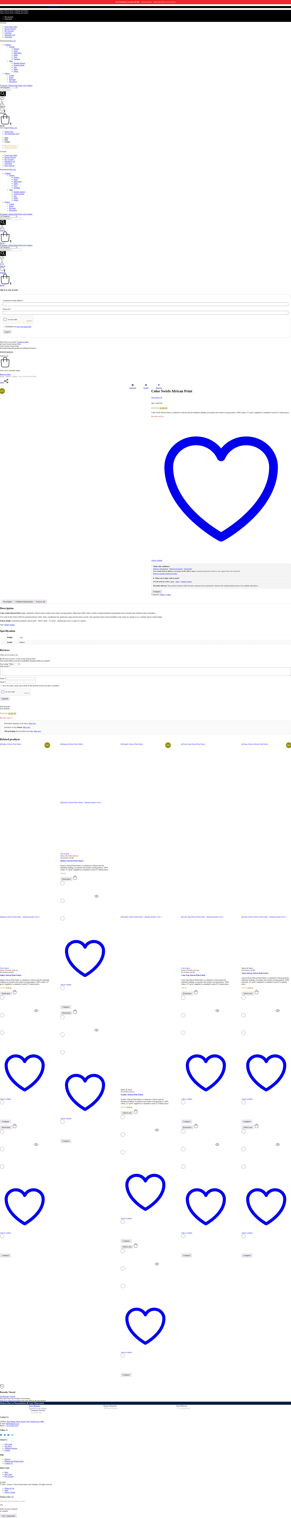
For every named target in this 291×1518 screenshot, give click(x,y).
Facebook (132, 388)
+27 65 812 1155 (12, 1426)
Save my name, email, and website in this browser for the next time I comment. (31, 686)
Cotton (14, 376)
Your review (5, 666)
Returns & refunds (176, 569)
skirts (172, 581)
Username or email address (13, 301)
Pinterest (159, 388)
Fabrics (8, 376)
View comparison (8, 1516)
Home (2, 376)
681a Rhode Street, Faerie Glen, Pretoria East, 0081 (25, 1422)
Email (3, 682)
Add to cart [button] (127, 1113)
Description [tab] (7, 602)
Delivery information (160, 569)
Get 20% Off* (53, 7)
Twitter (146, 388)
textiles (12, 625)
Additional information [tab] (24, 602)
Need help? (188, 569)
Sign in (3, 1401)
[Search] (3, 93)
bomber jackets (186, 581)
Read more (6, 993)
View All (12, 41)
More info (32, 723)
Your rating (4, 664)
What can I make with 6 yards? (167, 578)
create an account (14, 1401)
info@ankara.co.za (12, 1424)
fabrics (6, 625)
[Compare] (2, 100)
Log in (7, 332)
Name (3, 678)
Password (7, 309)
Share (2, 382)
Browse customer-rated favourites (165, 574)
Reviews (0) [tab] (40, 602)
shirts (177, 581)
